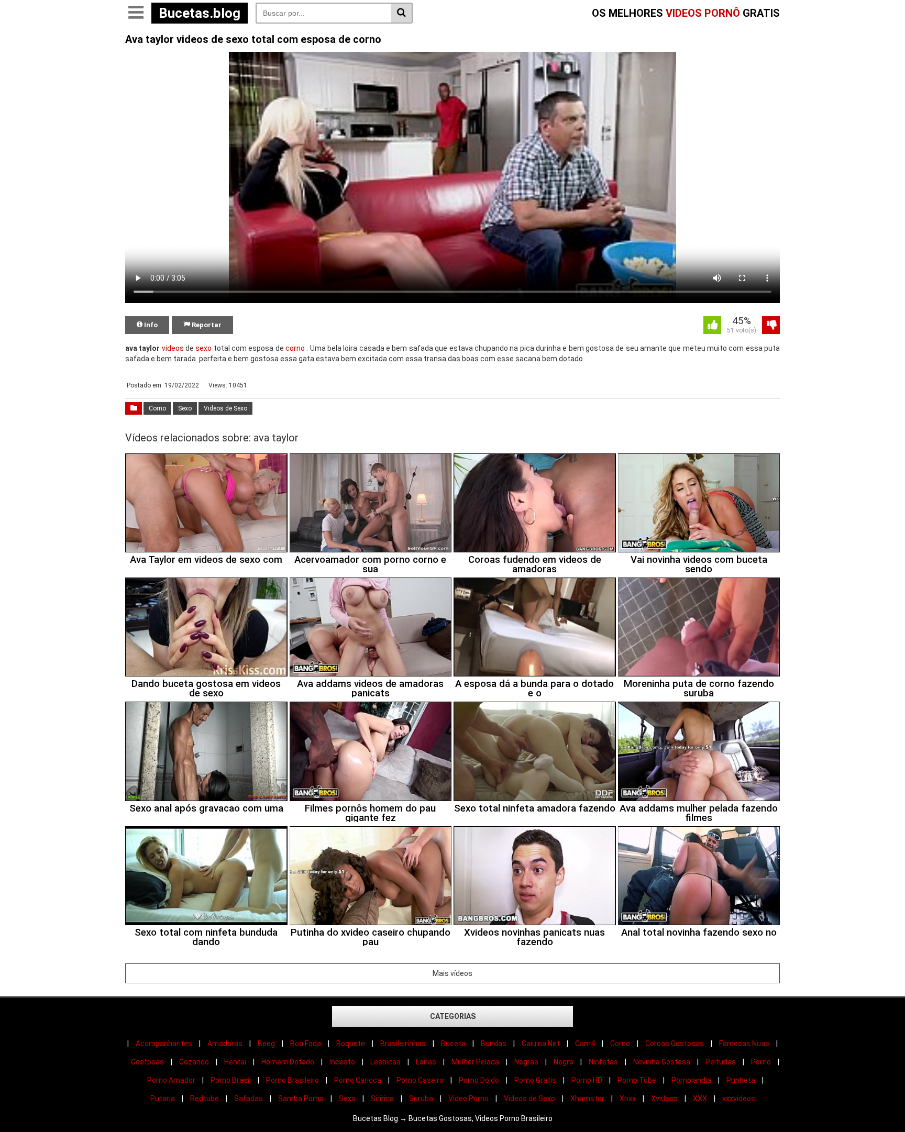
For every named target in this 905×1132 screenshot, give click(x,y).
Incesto (342, 1062)
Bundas (493, 1043)
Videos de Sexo (225, 408)
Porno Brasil (231, 1080)
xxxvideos (738, 1098)
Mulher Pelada (475, 1062)
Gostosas (147, 1062)
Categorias (453, 1016)
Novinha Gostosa (661, 1062)
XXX (700, 1098)
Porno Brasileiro (292, 1080)
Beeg (266, 1043)
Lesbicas (385, 1062)
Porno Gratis (535, 1080)
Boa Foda (305, 1043)
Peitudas (720, 1062)
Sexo (185, 408)
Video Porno (468, 1098)
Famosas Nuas (744, 1043)
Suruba (421, 1098)
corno (295, 348)
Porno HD (586, 1080)
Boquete (350, 1043)
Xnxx (628, 1098)
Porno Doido (479, 1080)
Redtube (204, 1098)
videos (173, 348)
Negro (563, 1062)
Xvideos (664, 1098)
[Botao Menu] (135, 13)
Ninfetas (603, 1062)
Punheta (740, 1080)
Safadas (248, 1098)
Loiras (426, 1062)
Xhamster (587, 1098)
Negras (526, 1062)
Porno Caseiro (420, 1080)
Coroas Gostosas (674, 1043)
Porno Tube (636, 1080)
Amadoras (224, 1043)
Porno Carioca (357, 1080)
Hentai (235, 1062)
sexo (203, 348)
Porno (761, 1062)
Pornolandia (691, 1080)
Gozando (194, 1062)
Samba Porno (301, 1098)
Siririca (382, 1098)
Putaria (162, 1098)
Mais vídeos (452, 973)
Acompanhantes (164, 1043)
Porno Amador (171, 1080)
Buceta (453, 1043)
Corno (157, 408)
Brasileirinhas (403, 1043)
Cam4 (585, 1043)
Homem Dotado (287, 1062)
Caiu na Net (541, 1043)
